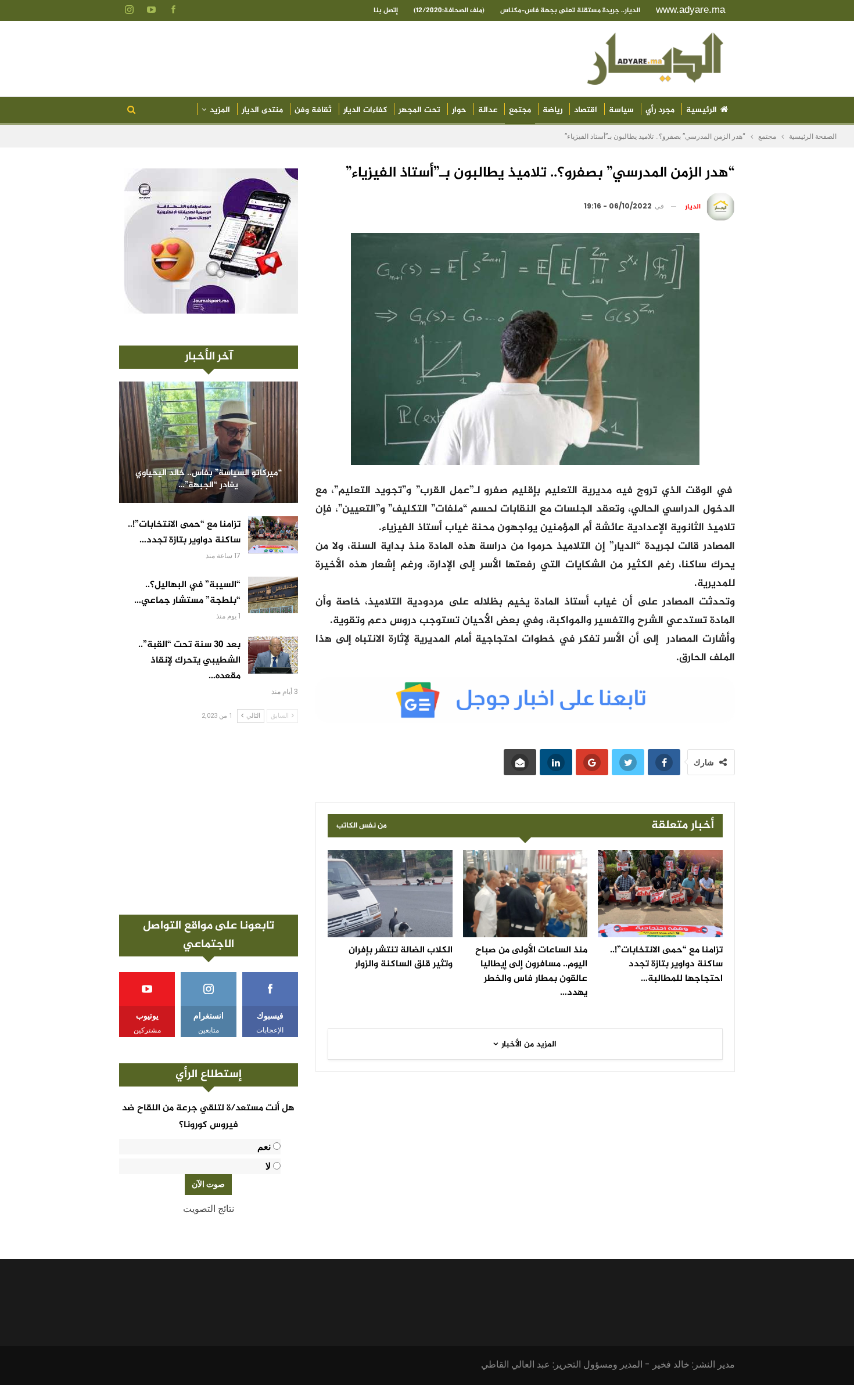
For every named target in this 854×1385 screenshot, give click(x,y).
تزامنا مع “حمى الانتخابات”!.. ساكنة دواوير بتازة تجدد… (184, 532)
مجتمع (520, 110)
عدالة (487, 110)
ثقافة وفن (313, 110)
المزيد (220, 110)
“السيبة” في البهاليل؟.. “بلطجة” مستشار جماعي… (187, 593)
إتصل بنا (386, 10)
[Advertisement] (208, 818)
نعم (264, 1146)
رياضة (552, 110)
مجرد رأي (659, 110)
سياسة (621, 110)
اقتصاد (585, 110)
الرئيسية (701, 110)
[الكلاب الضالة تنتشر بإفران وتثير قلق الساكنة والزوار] (390, 893)
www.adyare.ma (690, 9)
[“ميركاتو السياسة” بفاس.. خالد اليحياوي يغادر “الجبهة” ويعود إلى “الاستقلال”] (208, 442)
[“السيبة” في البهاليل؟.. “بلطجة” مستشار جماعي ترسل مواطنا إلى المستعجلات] (273, 595)
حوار (459, 110)
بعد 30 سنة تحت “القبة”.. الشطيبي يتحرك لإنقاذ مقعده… (189, 660)
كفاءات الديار (365, 110)
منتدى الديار (262, 110)
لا (268, 1166)
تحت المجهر (419, 110)
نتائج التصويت (208, 1208)
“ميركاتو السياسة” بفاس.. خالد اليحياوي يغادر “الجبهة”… (208, 479)
